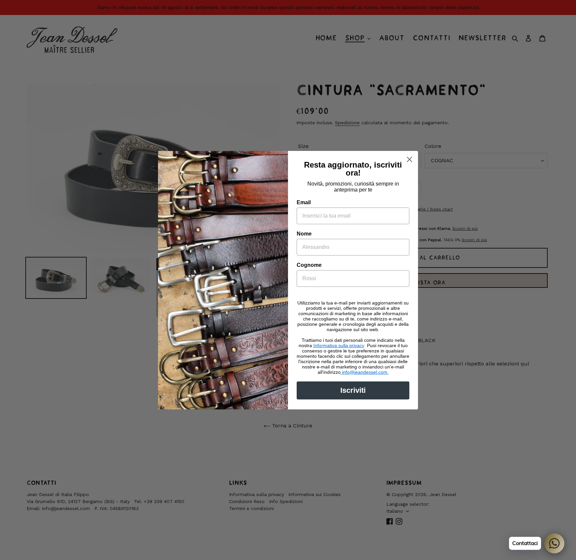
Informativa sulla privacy (338, 345)
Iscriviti (353, 390)
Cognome (309, 265)
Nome (304, 234)
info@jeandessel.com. (365, 372)
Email (304, 202)
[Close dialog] (409, 159)
